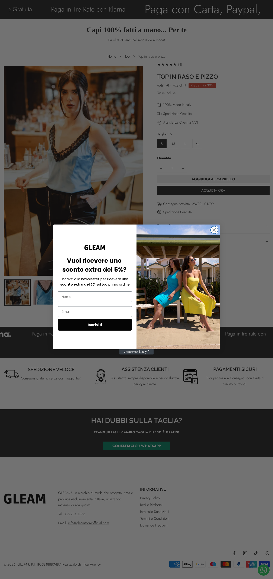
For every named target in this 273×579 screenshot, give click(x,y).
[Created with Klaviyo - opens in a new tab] (136, 351)
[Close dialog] (214, 230)
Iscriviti (95, 324)
